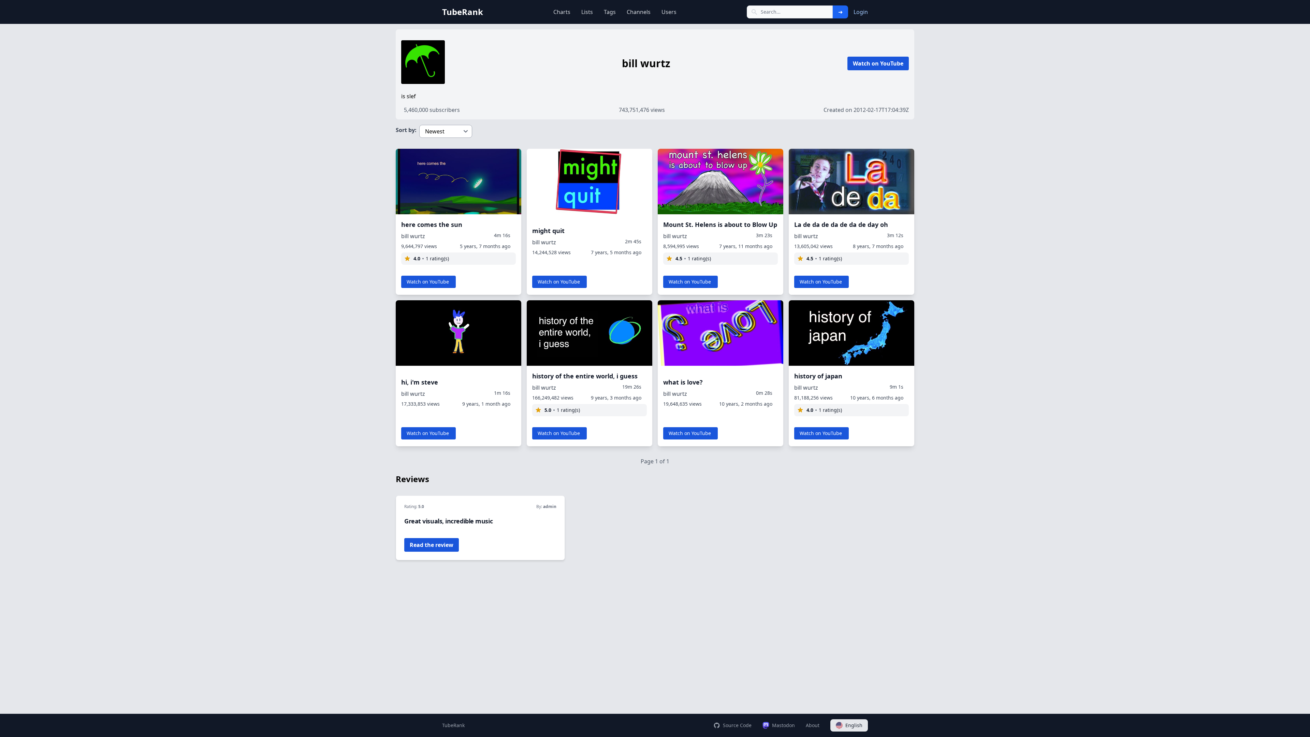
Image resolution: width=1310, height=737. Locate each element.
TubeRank (453, 725)
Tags (610, 12)
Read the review (431, 545)
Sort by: (406, 130)
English (853, 725)
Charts (561, 12)
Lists (587, 12)
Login (861, 12)
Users (668, 12)
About (812, 725)
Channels (639, 12)
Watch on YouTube (878, 63)
